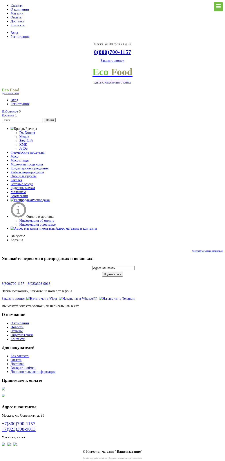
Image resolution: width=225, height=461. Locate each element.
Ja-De (23, 148)
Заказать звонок (112, 60)
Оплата (16, 17)
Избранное (10, 111)
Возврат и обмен (23, 368)
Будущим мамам (23, 188)
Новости (17, 327)
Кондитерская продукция (30, 168)
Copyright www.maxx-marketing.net (207, 251)
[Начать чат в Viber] (41, 298)
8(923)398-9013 (39, 283)
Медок (24, 136)
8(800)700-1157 (13, 283)
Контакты (18, 25)
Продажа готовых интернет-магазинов (125, 458)
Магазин (17, 13)
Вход (14, 32)
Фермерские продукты (28, 152)
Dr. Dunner (27, 132)
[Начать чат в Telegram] (117, 298)
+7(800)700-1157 (18, 423)
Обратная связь (22, 335)
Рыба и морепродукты (27, 172)
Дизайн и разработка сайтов (95, 458)
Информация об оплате (36, 220)
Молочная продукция (27, 164)
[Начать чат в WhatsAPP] (78, 298)
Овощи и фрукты (23, 176)
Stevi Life (26, 140)
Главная (16, 5)
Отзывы (17, 331)
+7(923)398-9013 (19, 429)
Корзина (8, 115)
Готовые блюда (22, 184)
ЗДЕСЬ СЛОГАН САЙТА (10, 93)
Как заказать (20, 356)
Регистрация (20, 36)
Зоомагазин (19, 196)
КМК (23, 144)
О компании (20, 9)
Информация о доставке (37, 224)
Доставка (17, 21)
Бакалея (16, 180)
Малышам (18, 192)
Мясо (14, 156)
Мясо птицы (20, 160)
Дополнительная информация (33, 372)
